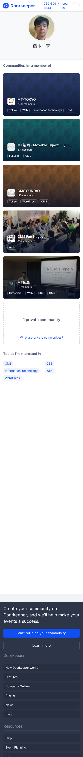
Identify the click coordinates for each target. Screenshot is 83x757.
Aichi (12, 247)
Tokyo (13, 110)
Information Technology (47, 110)
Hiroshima (15, 293)
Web (25, 110)
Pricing (10, 695)
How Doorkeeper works (22, 667)
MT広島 (23, 282)
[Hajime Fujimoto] (41, 54)
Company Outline (18, 686)
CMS (70, 110)
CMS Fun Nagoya (31, 236)
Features (11, 677)
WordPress (29, 201)
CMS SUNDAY (28, 191)
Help (9, 738)
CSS (41, 293)
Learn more (41, 645)
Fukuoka (14, 155)
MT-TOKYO (26, 99)
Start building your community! (42, 633)
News (9, 705)
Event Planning (16, 747)
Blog (9, 714)
